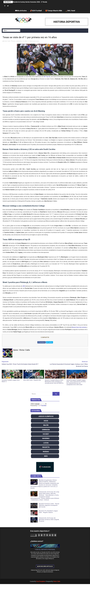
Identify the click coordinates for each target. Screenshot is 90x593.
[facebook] (5, 6)
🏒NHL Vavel (70, 11)
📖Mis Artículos (21, 11)
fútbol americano (34, 41)
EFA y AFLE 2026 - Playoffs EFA (32, 380)
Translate (43, 405)
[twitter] (8, 6)
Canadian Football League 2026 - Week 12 (11, 381)
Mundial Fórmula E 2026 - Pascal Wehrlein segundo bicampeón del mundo (49, 505)
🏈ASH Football (36, 11)
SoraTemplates (40, 581)
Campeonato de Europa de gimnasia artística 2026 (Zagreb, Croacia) (49, 519)
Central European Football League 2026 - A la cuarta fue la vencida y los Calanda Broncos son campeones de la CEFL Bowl (76, 382)
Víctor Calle (56, 581)
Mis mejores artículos (46, 566)
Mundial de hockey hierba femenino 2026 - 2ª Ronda (30, 2)
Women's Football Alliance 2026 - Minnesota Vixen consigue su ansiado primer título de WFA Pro (54, 382)
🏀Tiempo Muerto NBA (53, 11)
